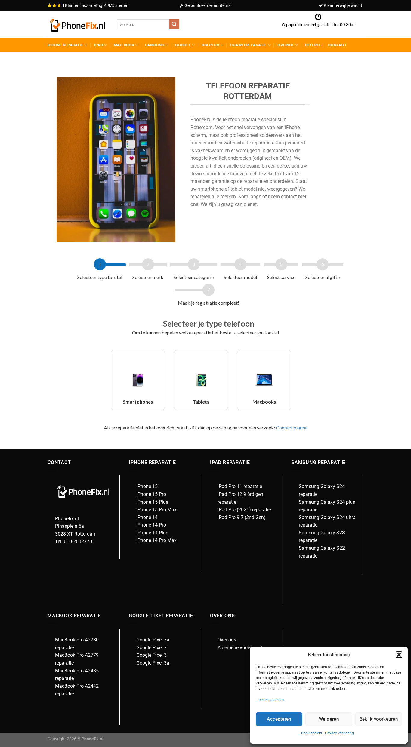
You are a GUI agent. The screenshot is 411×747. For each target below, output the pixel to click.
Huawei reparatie (248, 45)
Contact (337, 45)
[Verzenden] (174, 24)
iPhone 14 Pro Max (156, 540)
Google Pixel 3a (152, 663)
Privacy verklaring (339, 733)
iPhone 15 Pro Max (156, 509)
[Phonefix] (78, 24)
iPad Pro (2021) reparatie (244, 509)
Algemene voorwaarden (242, 647)
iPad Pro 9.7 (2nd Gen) (242, 517)
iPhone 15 (147, 486)
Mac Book (124, 45)
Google (183, 45)
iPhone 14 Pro (151, 525)
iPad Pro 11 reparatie (240, 486)
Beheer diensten (271, 700)
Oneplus (210, 45)
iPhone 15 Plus (152, 502)
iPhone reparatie (65, 45)
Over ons (227, 640)
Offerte (313, 45)
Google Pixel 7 (151, 647)
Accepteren (279, 719)
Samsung (155, 45)
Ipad (98, 45)
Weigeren (329, 719)
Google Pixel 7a (152, 640)
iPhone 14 (147, 517)
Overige (285, 45)
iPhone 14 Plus (152, 533)
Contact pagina (291, 427)
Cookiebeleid (311, 733)
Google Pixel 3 (151, 655)
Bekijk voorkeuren (379, 719)
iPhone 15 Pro (151, 494)
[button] (399, 655)
